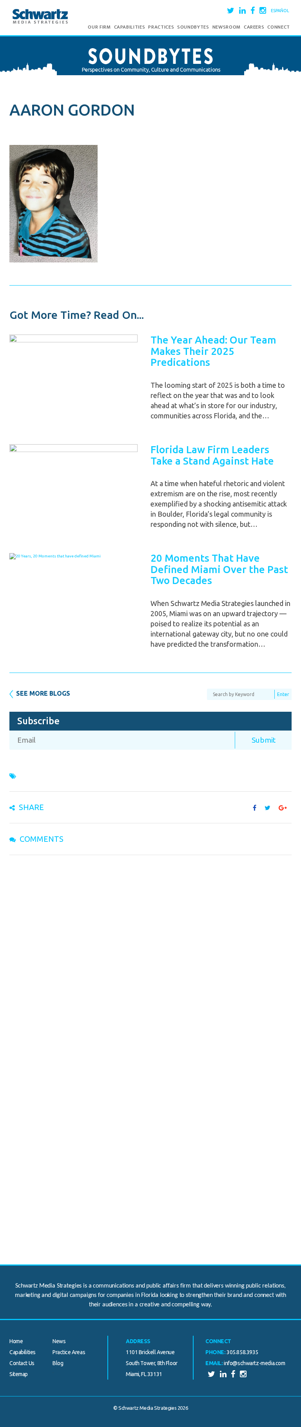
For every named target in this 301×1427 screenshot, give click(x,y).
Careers (254, 27)
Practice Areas (69, 1352)
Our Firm (99, 27)
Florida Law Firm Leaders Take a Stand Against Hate (212, 455)
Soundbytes (193, 27)
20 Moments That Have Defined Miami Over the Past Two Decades (219, 569)
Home (16, 1341)
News (59, 1341)
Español (280, 10)
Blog (58, 1363)
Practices (161, 27)
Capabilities (129, 27)
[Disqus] (150, 963)
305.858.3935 (242, 1352)
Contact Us (21, 1363)
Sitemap (18, 1374)
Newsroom (226, 27)
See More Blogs (43, 693)
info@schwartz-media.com (254, 1363)
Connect (278, 27)
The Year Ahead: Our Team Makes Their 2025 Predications (213, 351)
